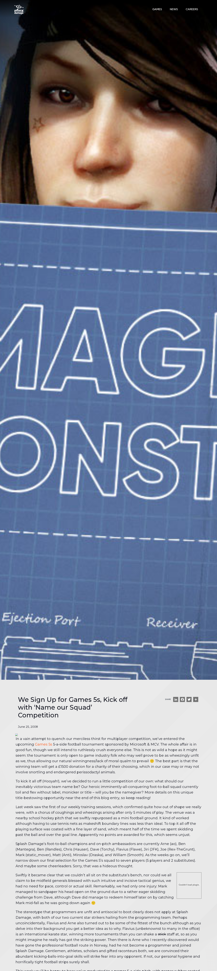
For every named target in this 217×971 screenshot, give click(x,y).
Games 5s (43, 744)
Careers (192, 9)
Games (157, 9)
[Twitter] (189, 699)
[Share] (195, 699)
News (174, 9)
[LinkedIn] (175, 699)
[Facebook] (182, 699)
